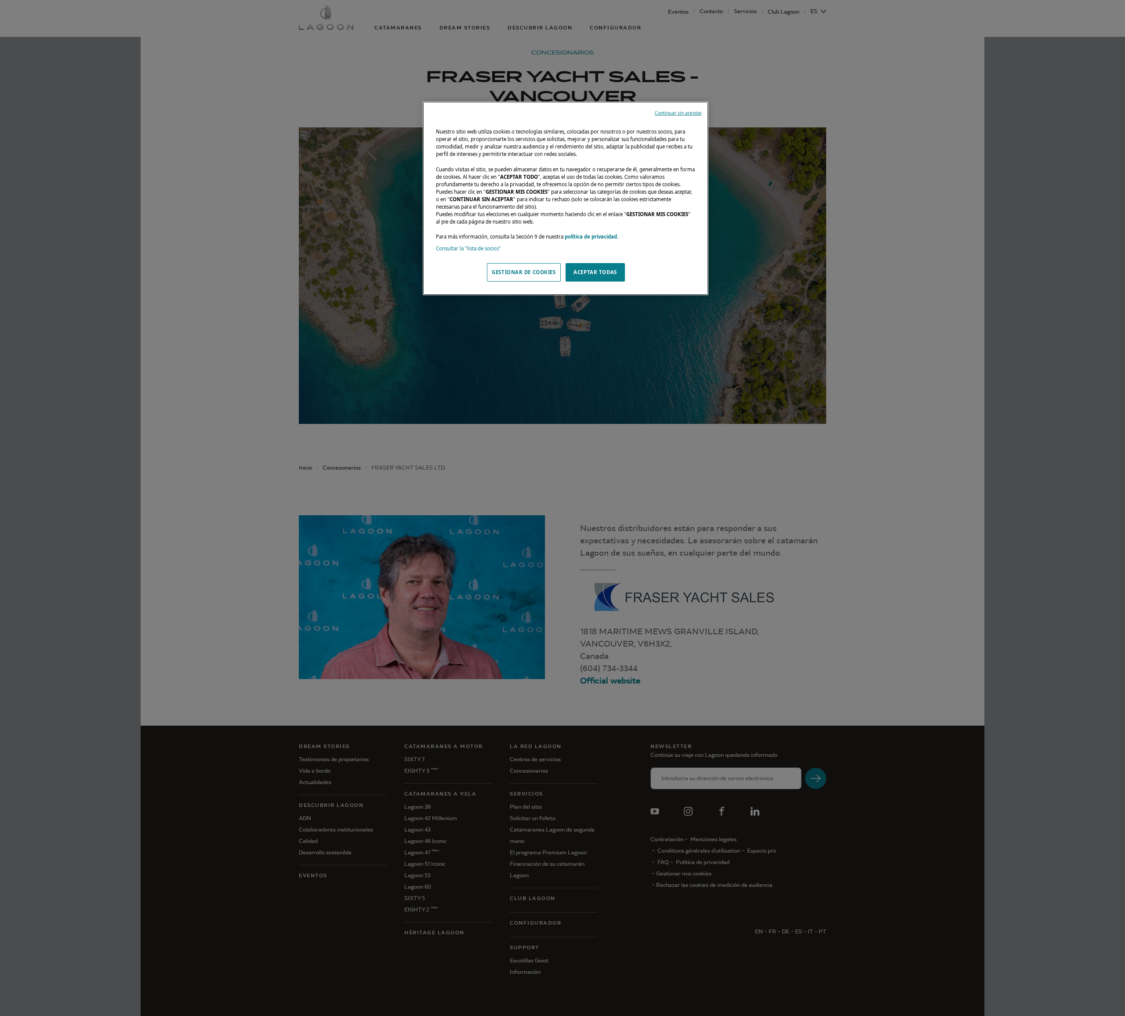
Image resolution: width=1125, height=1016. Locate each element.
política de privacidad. (591, 236)
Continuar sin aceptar (678, 113)
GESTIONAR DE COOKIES (523, 272)
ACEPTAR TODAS (595, 272)
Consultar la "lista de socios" (468, 248)
